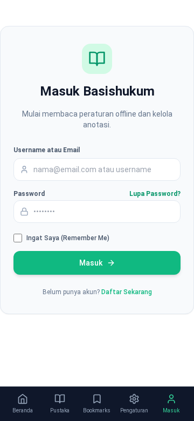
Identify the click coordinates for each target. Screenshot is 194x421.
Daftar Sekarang (126, 292)
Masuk (90, 263)
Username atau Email (46, 150)
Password (29, 194)
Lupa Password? (155, 194)
